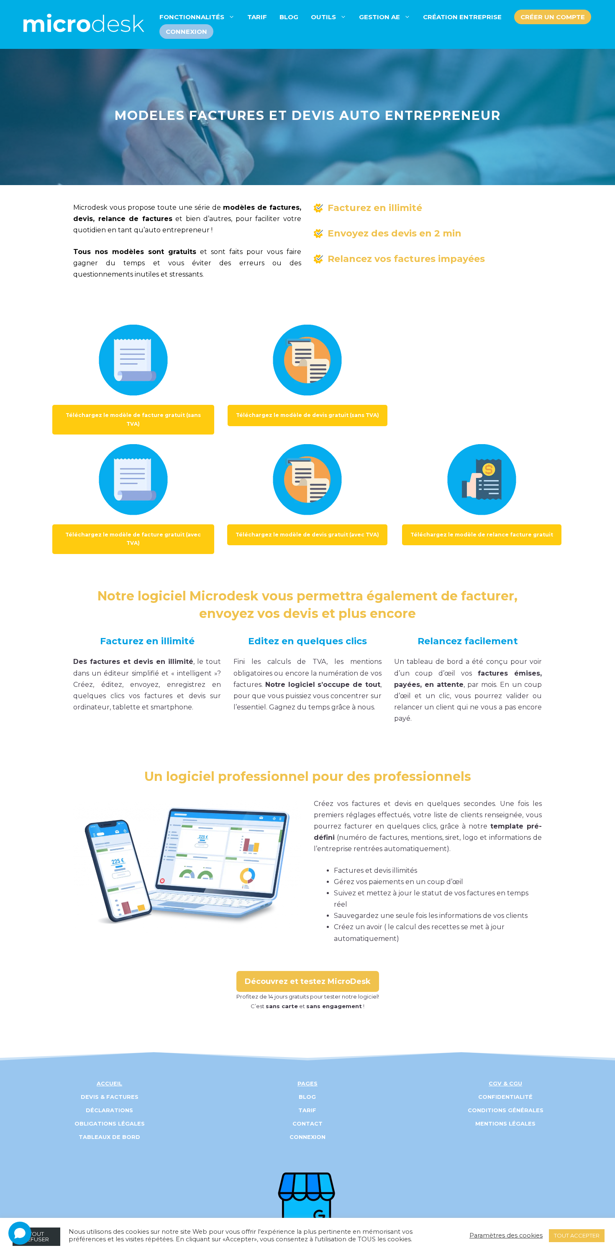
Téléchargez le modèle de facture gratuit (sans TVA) (133, 419)
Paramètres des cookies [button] (506, 1235)
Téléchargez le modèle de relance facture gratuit (481, 534)
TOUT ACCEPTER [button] (577, 1235)
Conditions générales (505, 1110)
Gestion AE (379, 17)
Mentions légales (505, 1124)
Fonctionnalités (191, 17)
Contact (307, 1124)
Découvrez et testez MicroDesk (308, 981)
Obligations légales (109, 1124)
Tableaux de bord (109, 1137)
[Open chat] (19, 1233)
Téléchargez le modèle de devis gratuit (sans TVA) (307, 415)
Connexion (186, 32)
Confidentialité (505, 1097)
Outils (323, 17)
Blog (288, 17)
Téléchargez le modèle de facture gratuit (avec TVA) (133, 538)
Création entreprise (462, 17)
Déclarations (109, 1110)
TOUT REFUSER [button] (36, 1236)
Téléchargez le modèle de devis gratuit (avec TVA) (307, 534)
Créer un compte (552, 17)
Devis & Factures (109, 1097)
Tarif (257, 17)
